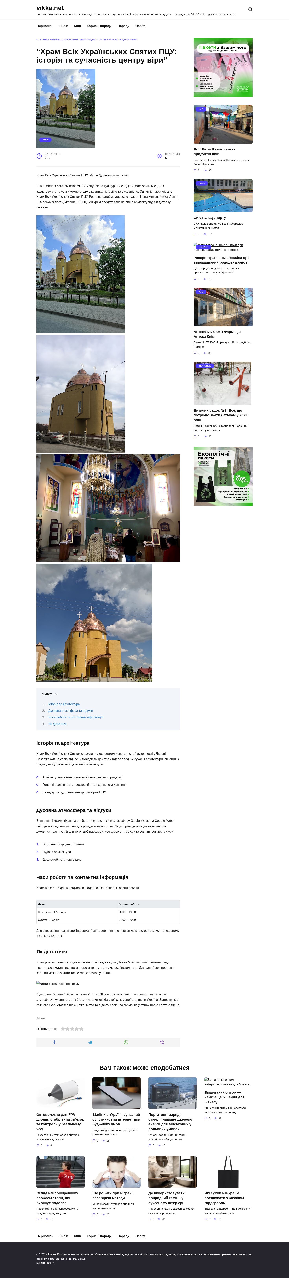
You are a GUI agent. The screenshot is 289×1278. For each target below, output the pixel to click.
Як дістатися (57, 724)
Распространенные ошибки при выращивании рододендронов (221, 260)
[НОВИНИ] (223, 249)
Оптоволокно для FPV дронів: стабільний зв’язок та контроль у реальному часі (60, 1122)
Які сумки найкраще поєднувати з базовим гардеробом (224, 1198)
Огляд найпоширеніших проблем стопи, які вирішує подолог (57, 1198)
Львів (63, 26)
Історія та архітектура (64, 704)
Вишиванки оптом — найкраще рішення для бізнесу (224, 1097)
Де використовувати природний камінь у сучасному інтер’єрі (166, 1198)
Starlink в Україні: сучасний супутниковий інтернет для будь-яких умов (116, 1119)
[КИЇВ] (223, 141)
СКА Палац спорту (210, 218)
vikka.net (50, 7)
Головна (41, 40)
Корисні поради (99, 26)
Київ (77, 26)
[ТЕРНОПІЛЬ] (222, 402)
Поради (124, 26)
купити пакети (45, 1262)
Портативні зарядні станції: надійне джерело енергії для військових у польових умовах (170, 1122)
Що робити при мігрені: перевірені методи (113, 1195)
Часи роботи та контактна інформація (75, 717)
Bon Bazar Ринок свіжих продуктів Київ (215, 151)
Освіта (140, 26)
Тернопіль (45, 26)
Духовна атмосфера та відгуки (70, 710)
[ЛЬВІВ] (223, 209)
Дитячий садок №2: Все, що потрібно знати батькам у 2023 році (220, 415)
